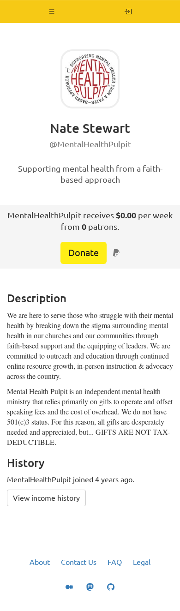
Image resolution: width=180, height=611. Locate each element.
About (40, 562)
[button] (52, 11)
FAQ (115, 562)
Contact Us (78, 562)
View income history (46, 498)
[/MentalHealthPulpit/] (128, 11)
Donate (83, 252)
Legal (141, 562)
